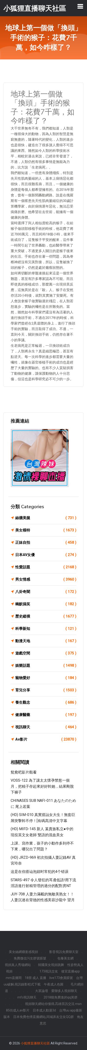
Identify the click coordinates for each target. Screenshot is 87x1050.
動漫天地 (45, 641)
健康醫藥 (45, 714)
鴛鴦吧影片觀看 (24, 772)
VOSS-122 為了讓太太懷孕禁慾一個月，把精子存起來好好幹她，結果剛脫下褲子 (42, 786)
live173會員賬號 (61, 978)
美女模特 (45, 530)
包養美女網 (65, 958)
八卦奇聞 (45, 591)
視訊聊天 (45, 727)
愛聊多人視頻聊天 (64, 991)
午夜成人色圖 (53, 984)
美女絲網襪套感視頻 (23, 952)
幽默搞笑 (45, 604)
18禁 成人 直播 (35, 978)
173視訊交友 (48, 971)
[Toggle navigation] (80, 6)
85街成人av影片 (17, 1010)
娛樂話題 (45, 665)
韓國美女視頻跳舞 (51, 965)
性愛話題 (45, 567)
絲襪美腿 (45, 518)
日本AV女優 (45, 555)
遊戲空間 (45, 653)
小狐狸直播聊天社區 (35, 1043)
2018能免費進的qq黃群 (60, 997)
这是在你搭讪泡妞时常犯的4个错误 (39, 871)
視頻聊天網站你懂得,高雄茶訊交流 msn (53, 1004)
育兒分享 (45, 690)
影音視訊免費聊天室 (63, 952)
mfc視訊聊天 (26, 997)
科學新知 (45, 628)
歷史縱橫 (45, 616)
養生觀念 (45, 702)
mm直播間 (14, 978)
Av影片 (45, 739)
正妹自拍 (45, 542)
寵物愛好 (45, 678)
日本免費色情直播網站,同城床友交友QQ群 (43, 1017)
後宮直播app (70, 971)
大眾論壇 (41, 991)
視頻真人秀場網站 (18, 965)
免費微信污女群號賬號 (30, 958)
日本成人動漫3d (44, 1010)
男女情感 (45, 579)
